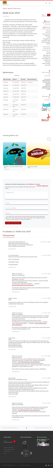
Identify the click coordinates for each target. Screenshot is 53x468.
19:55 (49, 298)
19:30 (49, 355)
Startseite (5, 8)
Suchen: (17, 75)
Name (8, 202)
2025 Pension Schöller (32, 166)
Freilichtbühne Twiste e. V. (11, 465)
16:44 (49, 241)
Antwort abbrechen (42, 185)
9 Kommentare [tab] (9, 235)
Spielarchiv (10, 8)
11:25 (49, 255)
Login (5, 453)
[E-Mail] (46, 465)
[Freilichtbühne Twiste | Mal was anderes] (5, 2)
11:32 (49, 273)
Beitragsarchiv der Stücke (9, 449)
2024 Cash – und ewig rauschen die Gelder (13, 166)
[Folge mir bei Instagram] (51, 465)
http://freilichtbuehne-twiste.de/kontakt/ (22, 285)
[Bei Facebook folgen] (48, 465)
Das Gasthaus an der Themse (46, 28)
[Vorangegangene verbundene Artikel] (45, 139)
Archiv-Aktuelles (7, 451)
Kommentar (10, 192)
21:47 (49, 312)
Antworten (12, 248)
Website (8, 213)
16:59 (49, 378)
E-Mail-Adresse (11, 208)
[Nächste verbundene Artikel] (48, 139)
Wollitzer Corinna (34, 184)
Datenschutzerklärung (22, 216)
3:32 (49, 403)
